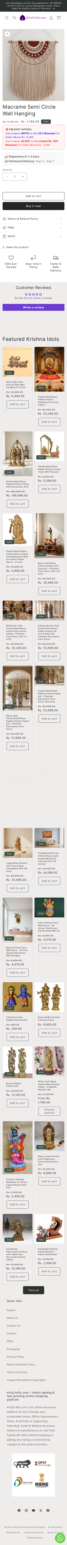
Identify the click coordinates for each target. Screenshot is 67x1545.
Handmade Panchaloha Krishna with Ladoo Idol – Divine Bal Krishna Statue (16, 1254)
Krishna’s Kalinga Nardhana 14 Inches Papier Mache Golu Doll (16, 1183)
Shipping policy (35, 1537)
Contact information (34, 1532)
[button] (7, 17)
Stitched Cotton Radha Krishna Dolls (16, 1018)
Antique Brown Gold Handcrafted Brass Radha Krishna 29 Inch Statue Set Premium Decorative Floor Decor (48, 632)
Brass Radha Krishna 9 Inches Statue (49, 1018)
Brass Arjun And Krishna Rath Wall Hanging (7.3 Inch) (16, 384)
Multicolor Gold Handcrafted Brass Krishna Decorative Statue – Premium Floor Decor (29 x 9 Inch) (16, 632)
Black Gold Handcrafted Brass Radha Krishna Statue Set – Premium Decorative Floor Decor (17, 722)
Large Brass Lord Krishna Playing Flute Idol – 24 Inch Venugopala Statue (49, 788)
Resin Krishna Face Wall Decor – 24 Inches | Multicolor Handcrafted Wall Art (49, 927)
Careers (11, 1333)
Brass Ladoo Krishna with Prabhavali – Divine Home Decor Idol (48, 1160)
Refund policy (13, 1532)
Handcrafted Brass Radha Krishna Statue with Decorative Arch (17, 484)
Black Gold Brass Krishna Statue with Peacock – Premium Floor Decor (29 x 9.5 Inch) (49, 568)
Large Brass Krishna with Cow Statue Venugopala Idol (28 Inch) (16, 867)
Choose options (49, 1111)
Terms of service (55, 1532)
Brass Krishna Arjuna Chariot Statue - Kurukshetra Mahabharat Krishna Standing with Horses (17, 799)
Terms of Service (17, 1372)
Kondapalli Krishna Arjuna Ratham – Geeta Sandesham (48, 1252)
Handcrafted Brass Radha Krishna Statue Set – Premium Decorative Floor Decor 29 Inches (49, 696)
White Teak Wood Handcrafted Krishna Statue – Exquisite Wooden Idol (49, 1085)
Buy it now (33, 206)
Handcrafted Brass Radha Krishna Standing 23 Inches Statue (48, 401)
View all (33, 1290)
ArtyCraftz (19, 1527)
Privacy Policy (15, 1356)
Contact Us (13, 1325)
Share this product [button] (17, 247)
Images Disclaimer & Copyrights (26, 1379)
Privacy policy (55, 1527)
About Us (12, 1317)
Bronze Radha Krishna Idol (13, 1084)
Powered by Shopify (35, 1527)
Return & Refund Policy (21, 1364)
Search (11, 1310)
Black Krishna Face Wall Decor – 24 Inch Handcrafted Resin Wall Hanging (17, 951)
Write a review (33, 307)
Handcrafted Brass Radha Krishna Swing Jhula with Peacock (49, 469)
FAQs (10, 1341)
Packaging (13, 1348)
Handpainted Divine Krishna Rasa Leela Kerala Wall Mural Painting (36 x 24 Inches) (48, 858)
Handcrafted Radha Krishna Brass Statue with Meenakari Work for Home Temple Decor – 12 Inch (17, 556)
